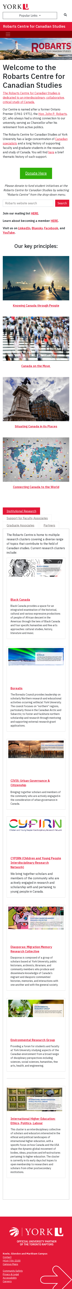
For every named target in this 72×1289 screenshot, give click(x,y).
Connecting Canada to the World (36, 487)
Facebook (51, 228)
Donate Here (36, 173)
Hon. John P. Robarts (52, 114)
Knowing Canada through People (36, 305)
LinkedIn (24, 228)
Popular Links (28, 15)
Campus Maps (10, 1264)
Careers (7, 1281)
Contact (7, 1257)
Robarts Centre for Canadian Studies (34, 26)
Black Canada (20, 599)
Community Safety (13, 1270)
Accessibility (10, 1277)
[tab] (21, 511)
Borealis (17, 688)
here (51, 152)
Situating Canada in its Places (36, 426)
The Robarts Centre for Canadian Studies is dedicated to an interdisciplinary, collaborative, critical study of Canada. (34, 97)
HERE (34, 213)
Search (62, 203)
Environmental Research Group (33, 1040)
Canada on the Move (36, 366)
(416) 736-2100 (11, 1260)
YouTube (9, 232)
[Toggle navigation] (8, 34)
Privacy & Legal (11, 1274)
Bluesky (37, 228)
